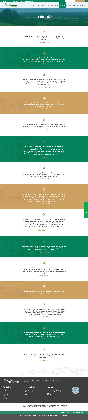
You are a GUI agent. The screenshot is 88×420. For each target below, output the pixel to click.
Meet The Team (54, 5)
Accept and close (44, 417)
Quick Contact (80, 1)
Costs (48, 5)
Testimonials (62, 5)
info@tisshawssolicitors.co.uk (29, 1)
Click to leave (70, 1)
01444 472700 (15, 1)
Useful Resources (73, 5)
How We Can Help (34, 5)
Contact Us (82, 5)
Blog (67, 5)
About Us (43, 5)
